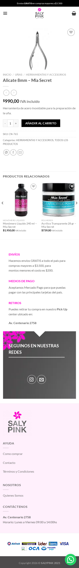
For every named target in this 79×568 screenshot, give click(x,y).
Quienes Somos (13, 495)
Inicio (7, 74)
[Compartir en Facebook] (13, 152)
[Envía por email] (20, 152)
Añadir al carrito (41, 123)
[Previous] (3, 210)
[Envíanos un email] (41, 379)
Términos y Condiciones (18, 471)
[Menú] (5, 13)
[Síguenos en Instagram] (31, 379)
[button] (70, 559)
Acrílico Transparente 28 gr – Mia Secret (58, 225)
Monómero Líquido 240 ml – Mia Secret (20, 225)
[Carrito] (74, 13)
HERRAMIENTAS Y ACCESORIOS (46, 74)
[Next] (76, 210)
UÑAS (18, 74)
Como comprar (13, 453)
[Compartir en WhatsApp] (6, 152)
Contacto (9, 462)
